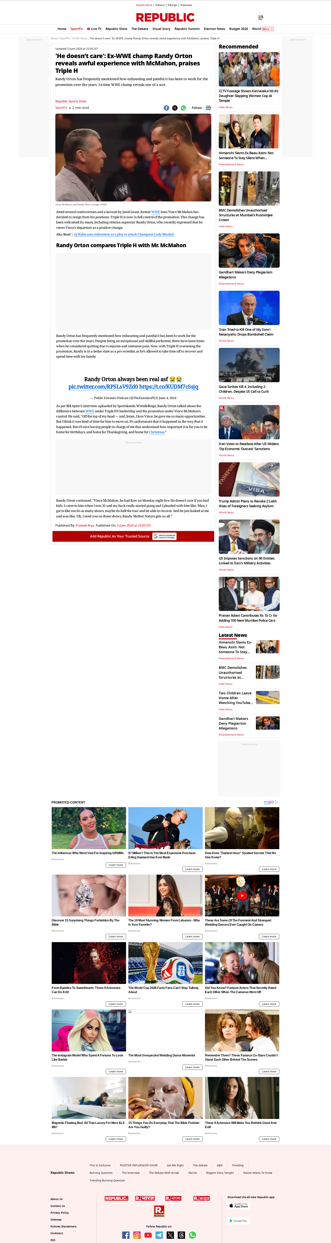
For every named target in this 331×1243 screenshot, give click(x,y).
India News (226, 107)
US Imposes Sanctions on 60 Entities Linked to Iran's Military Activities (246, 561)
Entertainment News (231, 164)
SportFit (61, 107)
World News (226, 341)
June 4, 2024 (167, 398)
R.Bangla (172, 5)
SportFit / (65, 38)
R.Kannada (186, 5)
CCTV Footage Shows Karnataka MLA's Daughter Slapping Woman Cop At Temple (249, 96)
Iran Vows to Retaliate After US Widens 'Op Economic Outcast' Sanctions (249, 446)
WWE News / (80, 38)
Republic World (144, 5)
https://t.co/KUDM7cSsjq (168, 386)
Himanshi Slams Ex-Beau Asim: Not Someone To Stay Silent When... (246, 155)
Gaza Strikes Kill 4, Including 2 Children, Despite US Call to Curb (244, 389)
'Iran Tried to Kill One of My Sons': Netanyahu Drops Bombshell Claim (246, 332)
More (266, 29)
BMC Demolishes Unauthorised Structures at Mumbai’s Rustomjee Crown (245, 215)
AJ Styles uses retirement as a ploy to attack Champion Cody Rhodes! (124, 234)
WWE (155, 212)
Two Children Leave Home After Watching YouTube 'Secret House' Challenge (235, 703)
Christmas (156, 432)
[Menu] (259, 17)
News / (55, 38)
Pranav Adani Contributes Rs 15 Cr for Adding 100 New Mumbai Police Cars (248, 618)
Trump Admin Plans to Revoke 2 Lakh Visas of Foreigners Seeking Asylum (248, 504)
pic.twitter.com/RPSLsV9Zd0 (103, 386)
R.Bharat (160, 5)
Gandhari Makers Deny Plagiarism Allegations (245, 275)
